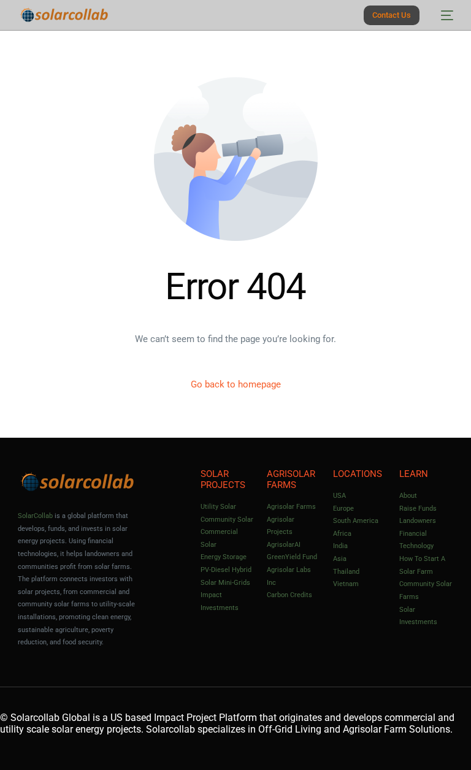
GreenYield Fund (292, 557)
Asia (340, 559)
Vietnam (346, 584)
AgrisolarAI (284, 545)
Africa (342, 534)
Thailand (346, 572)
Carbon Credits (289, 595)
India (340, 546)
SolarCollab (35, 516)
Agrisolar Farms (291, 507)
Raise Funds (418, 509)
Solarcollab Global (50, 717)
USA (339, 496)
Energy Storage (224, 557)
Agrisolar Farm (375, 729)
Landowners (417, 521)
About (408, 496)
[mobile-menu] (442, 15)
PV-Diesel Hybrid (226, 570)
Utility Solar (218, 507)
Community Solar (227, 520)
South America (355, 521)
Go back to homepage (236, 384)
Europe (343, 509)
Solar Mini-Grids (225, 583)
